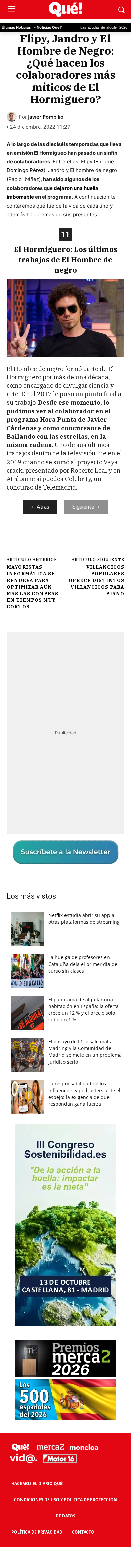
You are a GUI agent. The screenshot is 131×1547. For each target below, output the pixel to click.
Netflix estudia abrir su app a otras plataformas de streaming (84, 918)
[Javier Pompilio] (13, 117)
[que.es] (65, 9)
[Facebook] (34, 536)
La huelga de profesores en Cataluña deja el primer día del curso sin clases (83, 964)
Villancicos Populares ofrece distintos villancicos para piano (96, 580)
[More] (112, 536)
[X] (50, 536)
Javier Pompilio (45, 116)
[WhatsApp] (81, 536)
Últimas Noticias (16, 27)
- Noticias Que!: (48, 27)
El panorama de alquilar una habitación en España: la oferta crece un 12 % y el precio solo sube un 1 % (83, 1009)
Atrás (43, 507)
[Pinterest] (65, 536)
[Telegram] (96, 536)
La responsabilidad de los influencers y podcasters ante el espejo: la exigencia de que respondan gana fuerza (84, 1093)
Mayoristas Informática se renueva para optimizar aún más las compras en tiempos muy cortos (32, 587)
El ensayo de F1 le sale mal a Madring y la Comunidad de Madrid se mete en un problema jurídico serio (85, 1051)
